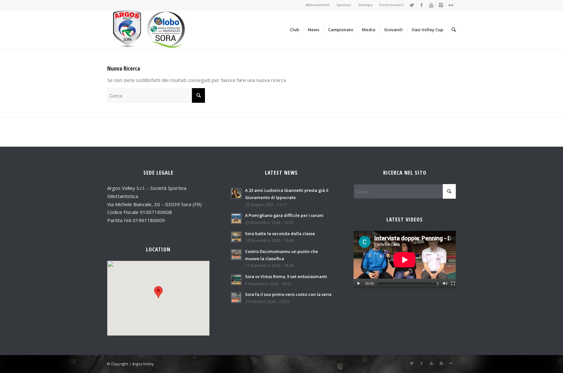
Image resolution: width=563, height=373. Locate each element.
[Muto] (444, 283)
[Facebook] (421, 5)
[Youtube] (431, 5)
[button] (158, 292)
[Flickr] (451, 5)
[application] (405, 259)
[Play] (358, 283)
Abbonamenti (318, 4)
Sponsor (344, 4)
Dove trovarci (391, 4)
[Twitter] (411, 5)
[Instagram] (441, 5)
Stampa (365, 4)
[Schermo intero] (453, 283)
